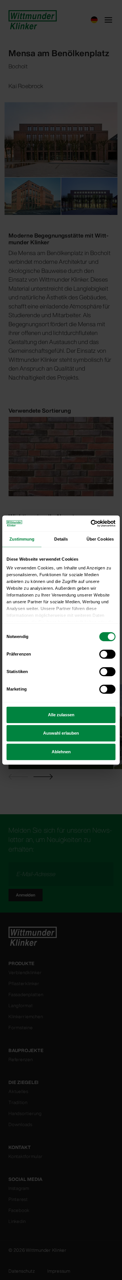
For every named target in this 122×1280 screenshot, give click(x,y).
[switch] (107, 654)
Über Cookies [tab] (100, 539)
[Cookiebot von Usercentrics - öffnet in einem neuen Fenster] (90, 523)
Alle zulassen (61, 714)
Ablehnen (61, 751)
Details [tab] (61, 539)
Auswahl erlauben (61, 733)
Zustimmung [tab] (22, 539)
